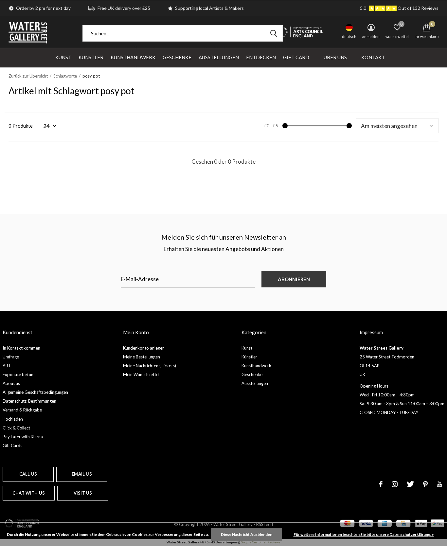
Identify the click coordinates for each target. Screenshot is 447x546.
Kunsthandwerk (133, 57)
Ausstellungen (219, 57)
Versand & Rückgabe (22, 409)
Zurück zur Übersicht (28, 76)
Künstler (91, 57)
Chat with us (28, 493)
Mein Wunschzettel (141, 374)
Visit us (83, 493)
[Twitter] (410, 484)
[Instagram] (395, 484)
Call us (28, 474)
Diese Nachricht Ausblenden (246, 534)
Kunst (63, 57)
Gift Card (296, 57)
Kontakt (373, 57)
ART (7, 365)
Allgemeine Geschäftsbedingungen (35, 392)
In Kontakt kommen (21, 348)
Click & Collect (16, 427)
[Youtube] (439, 484)
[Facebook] (381, 484)
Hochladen (13, 419)
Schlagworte (65, 76)
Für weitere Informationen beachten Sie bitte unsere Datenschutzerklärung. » (364, 534)
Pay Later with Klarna (23, 436)
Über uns (335, 57)
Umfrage (11, 356)
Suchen (273, 33)
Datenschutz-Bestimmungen (29, 401)
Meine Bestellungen (141, 356)
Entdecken (261, 57)
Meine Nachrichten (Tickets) (149, 365)
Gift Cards (12, 445)
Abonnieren (294, 279)
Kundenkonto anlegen (144, 348)
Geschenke (177, 57)
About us (11, 383)
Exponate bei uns (19, 374)
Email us (82, 474)
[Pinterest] (425, 484)
